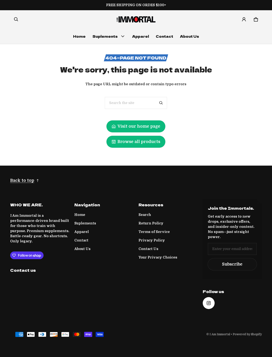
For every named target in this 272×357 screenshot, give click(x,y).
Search (145, 215)
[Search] (161, 103)
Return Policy (151, 223)
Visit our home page (139, 126)
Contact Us (148, 249)
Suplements (105, 36)
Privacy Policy (152, 240)
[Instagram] (209, 303)
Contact (164, 36)
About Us (189, 36)
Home (79, 36)
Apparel (140, 36)
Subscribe (232, 264)
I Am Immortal (220, 334)
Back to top (22, 180)
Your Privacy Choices (158, 257)
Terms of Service (154, 232)
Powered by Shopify (247, 334)
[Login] (244, 19)
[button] (16, 19)
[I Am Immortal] (136, 19)
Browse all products (139, 141)
